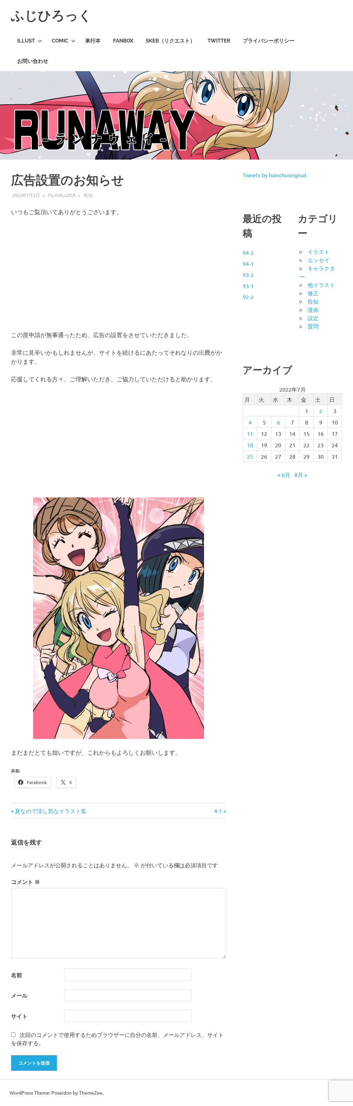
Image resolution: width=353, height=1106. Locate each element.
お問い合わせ (32, 61)
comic (60, 41)
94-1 (248, 263)
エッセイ (318, 259)
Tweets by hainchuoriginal (274, 174)
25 (250, 456)
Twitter (219, 41)
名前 (16, 975)
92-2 (248, 296)
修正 (313, 292)
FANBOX (123, 41)
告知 (88, 195)
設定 (313, 317)
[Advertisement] (118, 273)
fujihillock (61, 195)
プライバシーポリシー (268, 41)
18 (250, 444)
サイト (19, 1016)
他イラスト (321, 284)
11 (250, 433)
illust (26, 41)
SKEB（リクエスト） (170, 41)
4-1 (218, 810)
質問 (313, 326)
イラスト (318, 251)
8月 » (300, 474)
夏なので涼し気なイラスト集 (50, 810)
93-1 (248, 285)
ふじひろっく (51, 15)
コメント (25, 881)
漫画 (313, 309)
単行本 (93, 41)
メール (19, 995)
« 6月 (284, 474)
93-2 (248, 274)
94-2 (248, 252)
